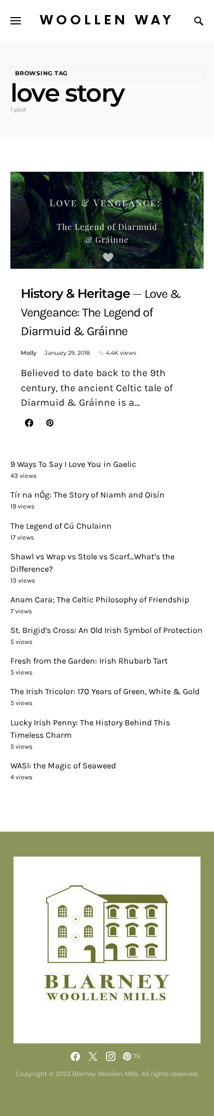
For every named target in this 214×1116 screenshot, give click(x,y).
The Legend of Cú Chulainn (61, 526)
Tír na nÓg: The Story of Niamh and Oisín (87, 495)
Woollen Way (107, 20)
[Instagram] (110, 1056)
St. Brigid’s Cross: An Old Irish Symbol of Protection (106, 630)
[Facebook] (75, 1056)
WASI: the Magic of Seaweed (63, 765)
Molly (28, 352)
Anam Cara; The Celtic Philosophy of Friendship (99, 599)
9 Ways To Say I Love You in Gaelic (73, 464)
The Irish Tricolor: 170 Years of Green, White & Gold (104, 691)
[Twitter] (93, 1056)
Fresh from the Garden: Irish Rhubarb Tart (89, 661)
